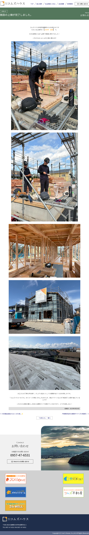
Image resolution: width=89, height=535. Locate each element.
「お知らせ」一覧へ (44, 418)
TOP (32, 4)
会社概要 (61, 4)
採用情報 (70, 4)
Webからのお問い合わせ (21, 461)
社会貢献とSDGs (50, 4)
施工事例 (39, 4)
